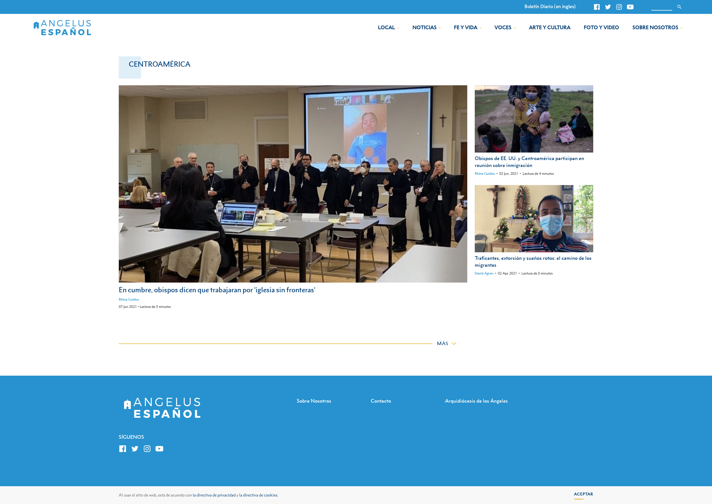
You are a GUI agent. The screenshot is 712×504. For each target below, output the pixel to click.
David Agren (484, 273)
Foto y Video (601, 27)
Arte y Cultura (549, 27)
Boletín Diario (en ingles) (550, 6)
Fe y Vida (465, 27)
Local (386, 27)
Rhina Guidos (129, 299)
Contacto (381, 401)
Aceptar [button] (583, 493)
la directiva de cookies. (258, 495)
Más (442, 343)
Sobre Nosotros (655, 27)
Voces (503, 27)
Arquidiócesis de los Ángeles (476, 401)
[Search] (679, 7)
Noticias (424, 27)
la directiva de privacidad (214, 495)
